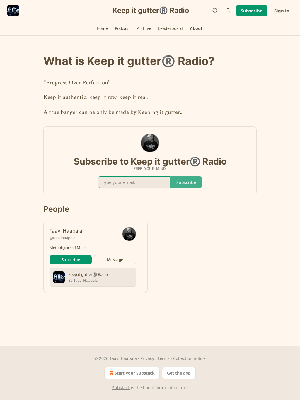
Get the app (179, 373)
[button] (102, 28)
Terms (164, 358)
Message (115, 259)
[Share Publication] (228, 10)
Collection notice (189, 358)
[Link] (35, 61)
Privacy (147, 358)
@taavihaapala (62, 237)
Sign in (281, 10)
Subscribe (251, 10)
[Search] (215, 10)
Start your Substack (135, 373)
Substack (121, 387)
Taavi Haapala (66, 230)
